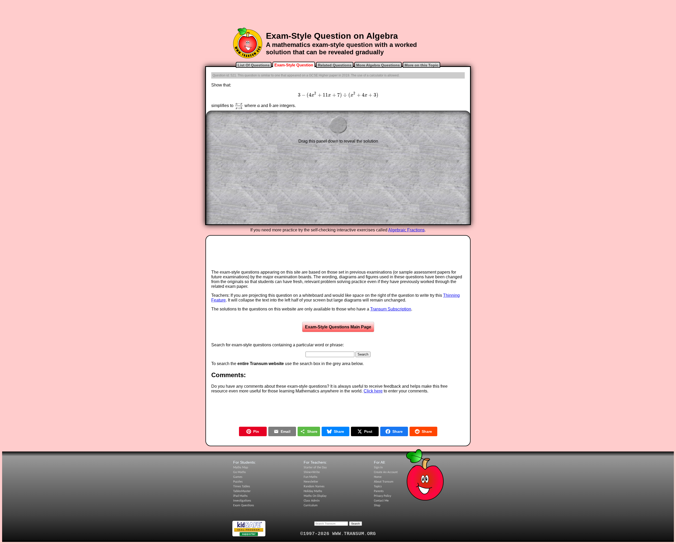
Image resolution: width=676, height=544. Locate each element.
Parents (379, 491)
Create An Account (386, 472)
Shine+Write (312, 472)
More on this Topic (421, 65)
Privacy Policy (382, 496)
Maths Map (240, 467)
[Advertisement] (338, 14)
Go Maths (239, 472)
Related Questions (334, 65)
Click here (373, 391)
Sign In (378, 467)
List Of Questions (254, 65)
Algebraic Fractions (406, 230)
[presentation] (338, 95)
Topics (378, 486)
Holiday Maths (313, 491)
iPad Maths (240, 496)
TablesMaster (242, 491)
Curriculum (311, 505)
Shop (377, 505)
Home (378, 477)
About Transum (383, 481)
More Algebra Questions (378, 65)
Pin (256, 431)
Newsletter (311, 481)
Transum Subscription (390, 309)
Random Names (314, 486)
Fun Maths (310, 477)
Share (312, 431)
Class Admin (312, 500)
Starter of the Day (315, 467)
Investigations (242, 500)
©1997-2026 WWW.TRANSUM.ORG (338, 533)
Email (285, 431)
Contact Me (381, 500)
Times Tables (241, 486)
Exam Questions (243, 505)
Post (368, 431)
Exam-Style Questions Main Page (338, 327)
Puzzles (238, 481)
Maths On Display (315, 496)
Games (237, 477)
